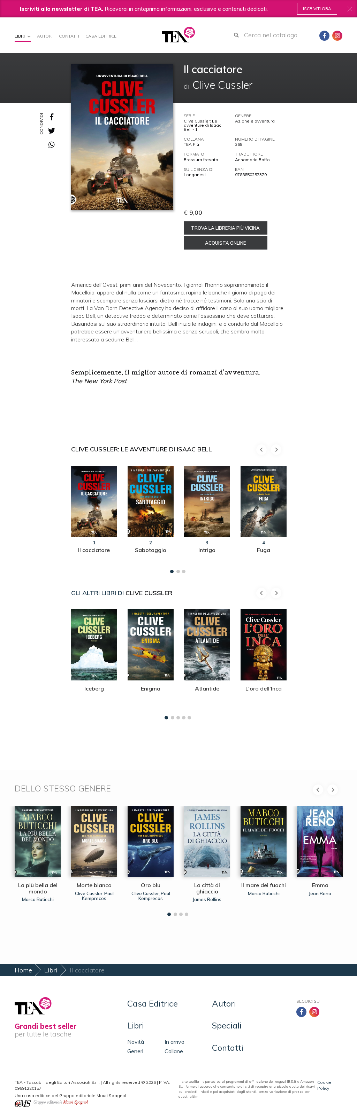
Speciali (227, 1025)
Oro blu (150, 885)
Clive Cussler (149, 593)
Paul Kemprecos (98, 896)
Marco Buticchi (38, 899)
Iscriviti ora (317, 8)
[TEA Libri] (178, 34)
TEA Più (191, 144)
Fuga (263, 549)
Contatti (69, 36)
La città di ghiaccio (207, 888)
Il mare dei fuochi (263, 885)
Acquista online (225, 243)
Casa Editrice (100, 36)
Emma (320, 885)
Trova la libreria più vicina (225, 228)
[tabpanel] (94, 518)
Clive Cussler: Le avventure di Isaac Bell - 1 (202, 125)
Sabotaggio (150, 549)
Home (23, 970)
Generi (135, 1051)
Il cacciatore (94, 549)
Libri (20, 36)
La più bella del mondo (38, 888)
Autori (45, 36)
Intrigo (206, 549)
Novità (135, 1041)
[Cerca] (236, 35)
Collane (174, 1051)
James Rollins (207, 899)
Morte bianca (94, 885)
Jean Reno (320, 893)
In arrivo (174, 1041)
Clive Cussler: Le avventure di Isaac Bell (141, 449)
